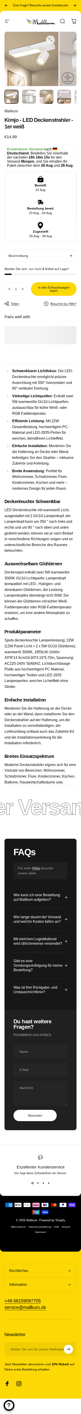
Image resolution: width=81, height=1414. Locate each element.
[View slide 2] (37, 1183)
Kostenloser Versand (40, 5)
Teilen (15, 304)
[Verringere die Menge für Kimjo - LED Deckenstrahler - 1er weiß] (9, 289)
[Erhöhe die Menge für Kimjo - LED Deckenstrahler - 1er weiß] (22, 289)
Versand (66, 1227)
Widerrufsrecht (18, 1227)
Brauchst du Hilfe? (63, 304)
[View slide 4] (48, 1183)
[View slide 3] (43, 1183)
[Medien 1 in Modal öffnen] (50, 39)
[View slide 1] (32, 1183)
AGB (56, 1227)
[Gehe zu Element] (11, 97)
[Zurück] (6, 5)
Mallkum (11, 111)
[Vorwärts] (75, 5)
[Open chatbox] (9, 1405)
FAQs (36, 868)
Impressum (40, 1232)
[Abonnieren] (68, 1349)
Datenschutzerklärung (40, 1227)
